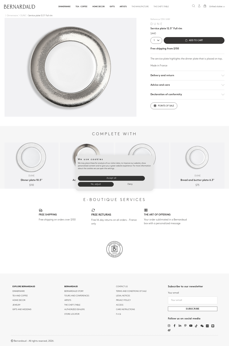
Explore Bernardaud (23, 287)
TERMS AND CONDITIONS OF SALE (131, 291)
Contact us (122, 287)
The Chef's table (161, 7)
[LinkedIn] (180, 325)
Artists (123, 7)
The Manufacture (140, 7)
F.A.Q (118, 314)
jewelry (16, 305)
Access (119, 305)
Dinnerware (64, 7)
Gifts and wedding (21, 309)
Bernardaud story (73, 291)
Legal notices (123, 296)
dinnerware (18, 291)
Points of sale (166, 106)
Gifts (112, 7)
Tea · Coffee (81, 7)
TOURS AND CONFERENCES (76, 296)
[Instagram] (169, 325)
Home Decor (98, 7)
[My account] (199, 5)
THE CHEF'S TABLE (72, 305)
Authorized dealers (74, 309)
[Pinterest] (185, 325)
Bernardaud (71, 287)
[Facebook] (174, 325)
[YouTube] (191, 325)
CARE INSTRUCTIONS (125, 309)
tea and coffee (20, 296)
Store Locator (71, 314)
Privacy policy (123, 300)
